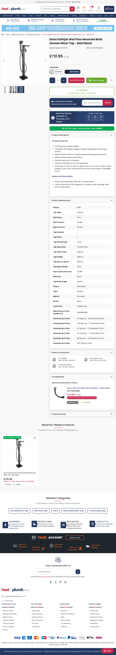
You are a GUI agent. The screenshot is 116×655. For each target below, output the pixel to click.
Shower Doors (94, 627)
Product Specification (61, 200)
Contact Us (36, 627)
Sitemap (64, 627)
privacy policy (46, 577)
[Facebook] (51, 582)
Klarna (5, 630)
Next (46, 61)
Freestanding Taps (33, 34)
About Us (64, 611)
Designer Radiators (96, 620)
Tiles (106, 15)
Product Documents (60, 352)
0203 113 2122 (76, 2)
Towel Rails (94, 623)
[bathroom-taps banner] (58, 28)
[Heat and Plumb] (13, 9)
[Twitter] (55, 582)
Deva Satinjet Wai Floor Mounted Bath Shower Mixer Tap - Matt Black (20, 474)
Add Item (73, 402)
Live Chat (35, 623)
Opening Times (37, 617)
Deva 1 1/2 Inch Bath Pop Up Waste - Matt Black (88, 388)
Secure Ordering (8, 620)
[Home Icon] (2, 34)
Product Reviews (59, 414)
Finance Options (8, 627)
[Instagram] (65, 582)
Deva (55, 511)
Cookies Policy (66, 623)
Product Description (60, 135)
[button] (99, 9)
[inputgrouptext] (72, 8)
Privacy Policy (65, 620)
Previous (4, 61)
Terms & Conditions (68, 614)
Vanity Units (94, 611)
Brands (99, 15)
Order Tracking (37, 614)
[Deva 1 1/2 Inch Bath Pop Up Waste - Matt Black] (59, 393)
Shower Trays (94, 614)
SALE (111, 15)
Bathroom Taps (18, 34)
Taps (8, 34)
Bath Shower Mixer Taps (73, 511)
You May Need (75, 80)
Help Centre (36, 611)
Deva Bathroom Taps (19, 511)
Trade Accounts (8, 623)
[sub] (52, 80)
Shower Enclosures (96, 617)
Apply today (75, 537)
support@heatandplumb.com (15, 596)
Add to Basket (98, 80)
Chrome (58, 72)
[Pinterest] (60, 582)
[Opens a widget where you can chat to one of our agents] (107, 651)
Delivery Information (10, 614)
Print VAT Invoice (37, 620)
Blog (62, 617)
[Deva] (110, 38)
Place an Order (8, 611)
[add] (63, 80)
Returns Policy (8, 617)
